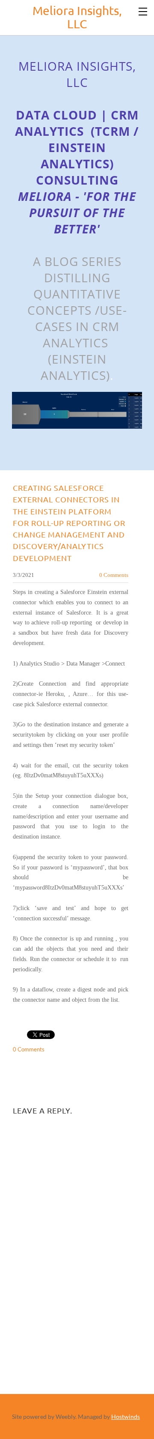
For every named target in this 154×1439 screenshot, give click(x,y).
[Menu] (143, 10)
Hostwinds (125, 1416)
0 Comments (113, 575)
